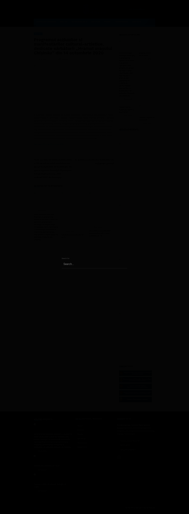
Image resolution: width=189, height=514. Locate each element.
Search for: (66, 258)
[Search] (124, 260)
